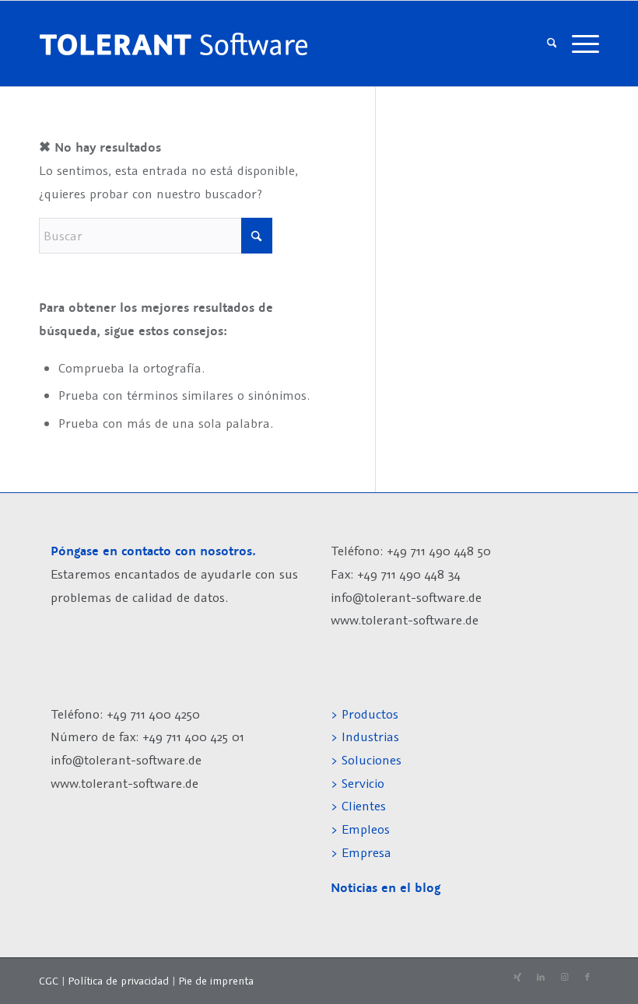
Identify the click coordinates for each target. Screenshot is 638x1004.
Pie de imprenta (216, 981)
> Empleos (360, 829)
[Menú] (581, 43)
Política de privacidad (118, 981)
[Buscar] (552, 43)
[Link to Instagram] (564, 977)
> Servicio (357, 783)
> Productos (364, 713)
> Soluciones (366, 759)
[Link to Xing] (517, 977)
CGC (48, 981)
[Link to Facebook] (587, 977)
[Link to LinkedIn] (540, 977)
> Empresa (361, 852)
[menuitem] (552, 43)
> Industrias (365, 736)
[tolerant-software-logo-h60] (173, 43)
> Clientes (358, 805)
